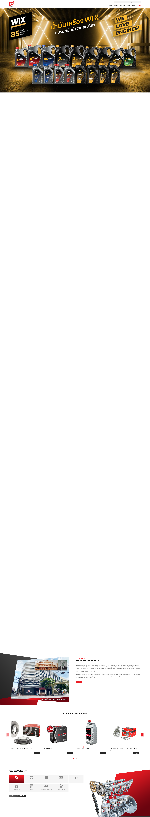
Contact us (137, 2)
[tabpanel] (75, 50)
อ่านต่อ (79, 682)
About (116, 5)
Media (133, 5)
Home (110, 5)
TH (138, 5)
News (128, 5)
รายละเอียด (37, 753)
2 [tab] (146, 308)
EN (140, 5)
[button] (73, 758)
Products (122, 5)
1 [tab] (146, 307)
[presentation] (7, 735)
